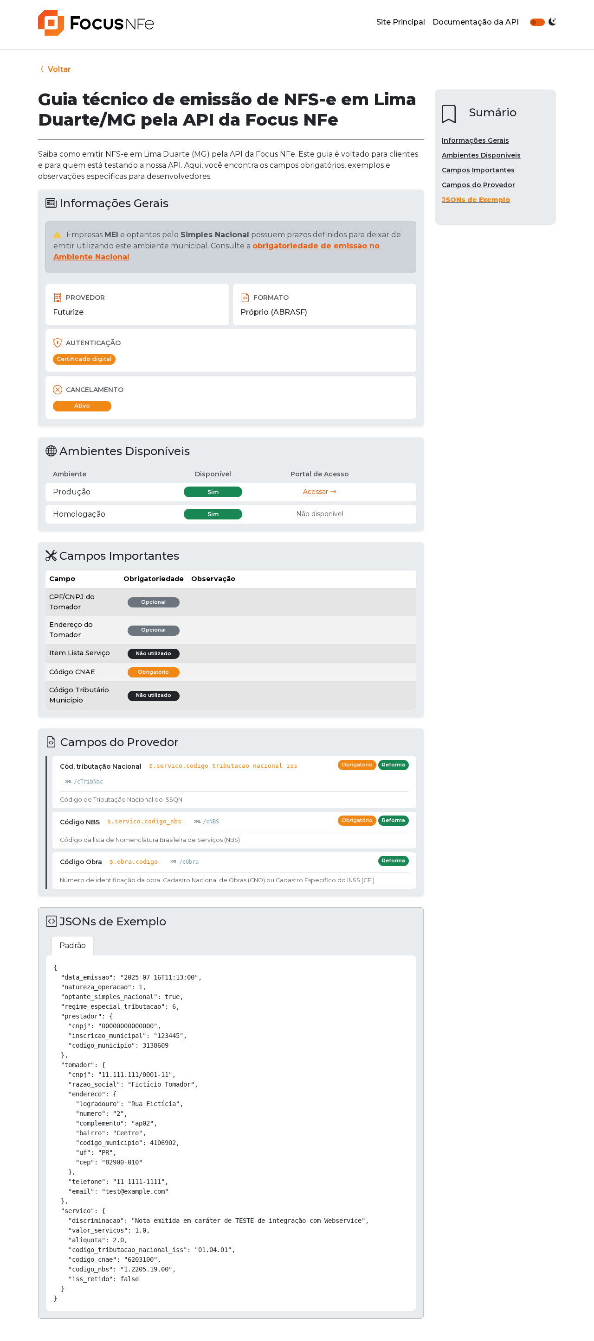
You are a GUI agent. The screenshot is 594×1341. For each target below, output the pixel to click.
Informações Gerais (475, 140)
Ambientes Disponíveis (481, 155)
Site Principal (400, 22)
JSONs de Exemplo (476, 200)
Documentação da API (476, 22)
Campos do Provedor (478, 185)
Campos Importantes (478, 170)
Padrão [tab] (72, 945)
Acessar (316, 491)
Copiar (398, 966)
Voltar (58, 69)
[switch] (537, 22)
